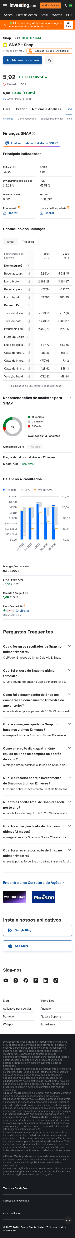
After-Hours (14, 99)
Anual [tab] (10, 241)
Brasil (44, 15)
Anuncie (46, 1008)
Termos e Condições (15, 1188)
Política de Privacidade (16, 1200)
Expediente (48, 1024)
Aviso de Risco (11, 1213)
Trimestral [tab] (28, 241)
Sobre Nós (47, 1000)
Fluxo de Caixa (14, 336)
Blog (6, 1000)
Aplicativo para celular (17, 1008)
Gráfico (22, 109)
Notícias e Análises (46, 109)
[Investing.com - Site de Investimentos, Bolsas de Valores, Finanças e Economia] (23, 5)
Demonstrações (27, 118)
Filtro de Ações (26, 15)
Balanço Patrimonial (52, 118)
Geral (7, 109)
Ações (8, 15)
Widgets (8, 1024)
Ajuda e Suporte (51, 1016)
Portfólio (8, 1016)
